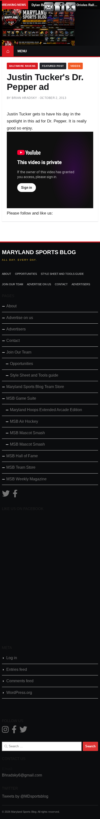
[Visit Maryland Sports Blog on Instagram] (5, 731)
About (6, 273)
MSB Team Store (20, 467)
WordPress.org (19, 692)
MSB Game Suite (21, 398)
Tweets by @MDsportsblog (25, 796)
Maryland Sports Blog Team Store (35, 387)
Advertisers (81, 284)
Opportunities (26, 273)
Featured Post (53, 66)
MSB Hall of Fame (22, 456)
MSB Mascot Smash (27, 433)
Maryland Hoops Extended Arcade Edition (46, 410)
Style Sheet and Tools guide (62, 273)
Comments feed (19, 681)
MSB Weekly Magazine (26, 479)
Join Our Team (12, 284)
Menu (22, 51)
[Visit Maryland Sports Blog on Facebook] (15, 495)
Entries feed (16, 669)
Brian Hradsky (24, 98)
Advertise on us (39, 284)
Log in (11, 658)
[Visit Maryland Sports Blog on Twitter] (6, 495)
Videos (75, 66)
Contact (61, 284)
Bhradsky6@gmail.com (22, 775)
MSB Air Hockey (24, 421)
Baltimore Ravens (22, 66)
